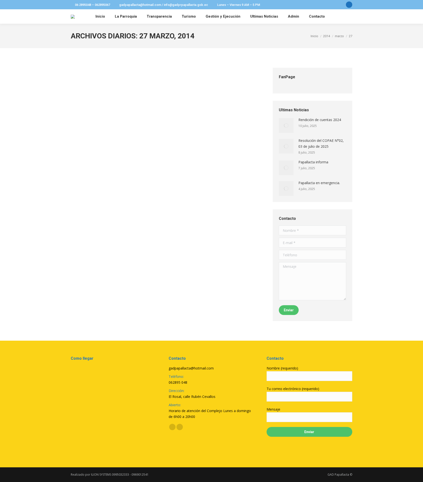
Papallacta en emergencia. (319, 182)
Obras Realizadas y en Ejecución (113, 76)
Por (104, 85)
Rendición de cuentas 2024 (319, 119)
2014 (326, 36)
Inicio (314, 36)
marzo (339, 36)
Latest (81, 85)
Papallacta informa (313, 162)
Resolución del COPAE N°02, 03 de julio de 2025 (321, 143)
